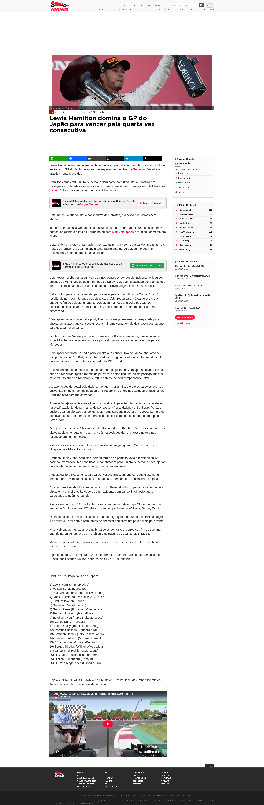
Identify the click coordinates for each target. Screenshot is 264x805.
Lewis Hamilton (186, 219)
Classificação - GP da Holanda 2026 (192, 276)
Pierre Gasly (184, 249)
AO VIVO (80, 772)
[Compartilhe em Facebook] (77, 158)
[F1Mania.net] (60, 5)
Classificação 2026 (86, 781)
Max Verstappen (123, 232)
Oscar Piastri (185, 236)
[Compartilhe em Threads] (152, 158)
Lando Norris (185, 223)
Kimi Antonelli (185, 210)
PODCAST (164, 784)
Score (211, 10)
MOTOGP (109, 778)
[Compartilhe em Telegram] (133, 158)
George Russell (186, 214)
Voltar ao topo (210, 767)
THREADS (164, 781)
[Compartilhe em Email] (96, 158)
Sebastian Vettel (144, 169)
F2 (114, 10)
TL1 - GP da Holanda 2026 (187, 308)
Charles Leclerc (186, 227)
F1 (110, 10)
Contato (158, 5)
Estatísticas (83, 787)
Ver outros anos (183, 323)
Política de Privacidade (161, 795)
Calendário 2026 (85, 778)
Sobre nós (146, 5)
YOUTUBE (164, 772)
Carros (184, 10)
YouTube (135, 5)
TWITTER (164, 775)
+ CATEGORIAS (198, 10)
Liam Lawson (185, 245)
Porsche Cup (156, 10)
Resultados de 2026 (185, 317)
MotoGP (126, 10)
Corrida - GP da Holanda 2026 (189, 266)
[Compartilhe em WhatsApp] (59, 158)
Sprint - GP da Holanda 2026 (189, 285)
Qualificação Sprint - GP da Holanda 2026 (192, 296)
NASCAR (137, 10)
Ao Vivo (103, 10)
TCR (145, 10)
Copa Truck (171, 10)
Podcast (124, 5)
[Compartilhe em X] (115, 158)
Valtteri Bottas (59, 190)
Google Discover (88, 204)
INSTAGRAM (165, 778)
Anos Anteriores (85, 784)
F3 (119, 10)
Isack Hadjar (184, 241)
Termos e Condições (181, 795)
